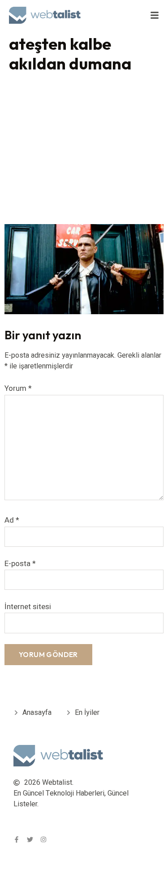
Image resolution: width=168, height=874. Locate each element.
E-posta (20, 563)
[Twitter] (30, 839)
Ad (11, 520)
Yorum (18, 388)
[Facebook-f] (16, 839)
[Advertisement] (84, 150)
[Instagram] (43, 839)
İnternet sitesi (27, 606)
